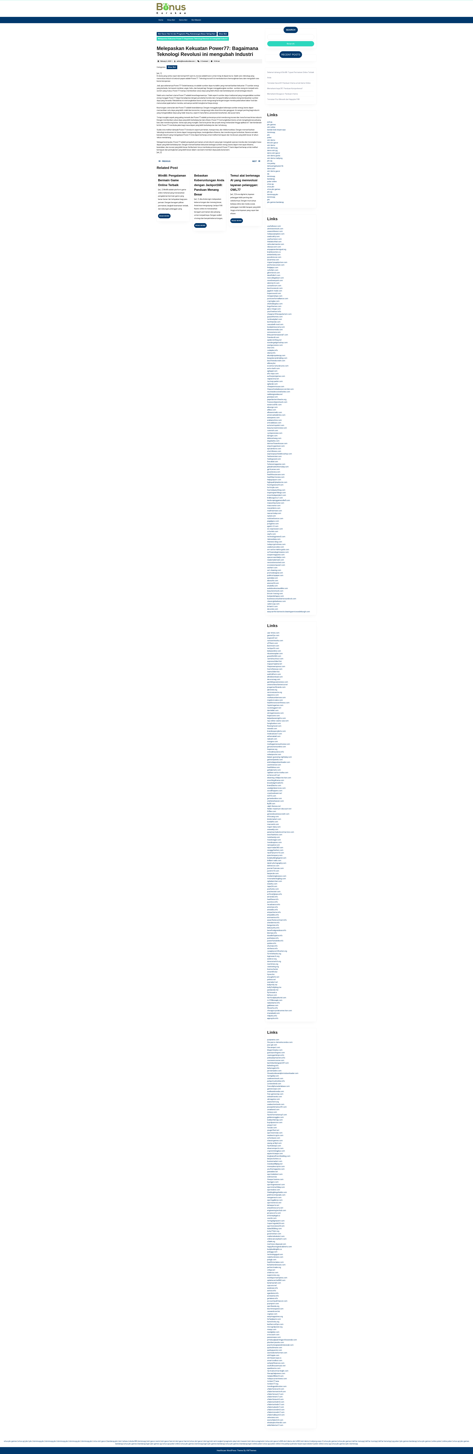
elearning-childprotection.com (279, 778)
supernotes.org (273, 1275)
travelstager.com (274, 840)
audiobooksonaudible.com (277, 588)
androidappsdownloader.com (278, 762)
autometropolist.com (275, 425)
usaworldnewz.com (275, 231)
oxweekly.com (272, 829)
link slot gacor (272, 143)
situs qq (270, 184)
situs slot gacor (99, 1441)
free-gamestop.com (275, 1094)
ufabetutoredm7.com (275, 1412)
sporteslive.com (273, 1190)
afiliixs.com (271, 410)
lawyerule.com (273, 873)
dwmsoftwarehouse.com (277, 443)
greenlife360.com (274, 656)
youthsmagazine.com (276, 1169)
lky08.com (271, 804)
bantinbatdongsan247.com (278, 1063)
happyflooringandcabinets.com (279, 1247)
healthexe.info (273, 899)
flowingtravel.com (274, 726)
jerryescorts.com (274, 1213)
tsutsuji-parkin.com (275, 381)
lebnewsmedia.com (275, 330)
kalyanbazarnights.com (276, 718)
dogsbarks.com (273, 441)
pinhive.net (271, 980)
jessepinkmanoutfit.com (277, 1107)
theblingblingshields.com (277, 1192)
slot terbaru (123, 1441)
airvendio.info (272, 897)
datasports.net (273, 1205)
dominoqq (271, 132)
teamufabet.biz (273, 672)
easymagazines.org (275, 1316)
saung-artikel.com (274, 1143)
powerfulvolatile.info (275, 941)
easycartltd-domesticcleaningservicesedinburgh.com (288, 612)
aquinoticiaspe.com (275, 1153)
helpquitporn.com (274, 480)
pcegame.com (273, 524)
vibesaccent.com (274, 247)
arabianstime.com (274, 420)
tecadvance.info (273, 904)
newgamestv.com (274, 1197)
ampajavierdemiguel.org (276, 249)
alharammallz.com (274, 412)
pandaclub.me (272, 990)
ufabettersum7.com (275, 1394)
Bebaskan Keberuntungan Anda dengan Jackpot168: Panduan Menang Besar (209, 185)
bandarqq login (144, 1444)
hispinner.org (272, 749)
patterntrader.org (274, 1267)
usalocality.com (273, 236)
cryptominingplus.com (276, 1151)
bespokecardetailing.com (277, 358)
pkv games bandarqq (275, 202)
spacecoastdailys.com (276, 557)
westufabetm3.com (275, 1420)
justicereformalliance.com (277, 299)
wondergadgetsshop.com (277, 343)
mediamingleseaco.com (276, 876)
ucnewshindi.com (274, 1084)
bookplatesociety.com (276, 327)
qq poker (395, 1441)
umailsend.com (273, 1109)
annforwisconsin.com (275, 265)
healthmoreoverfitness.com (278, 703)
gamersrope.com (274, 1089)
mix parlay (271, 163)
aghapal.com (272, 371)
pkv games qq (156, 1444)
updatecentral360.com (276, 1280)
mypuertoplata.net (274, 664)
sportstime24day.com (276, 1187)
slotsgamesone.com (275, 713)
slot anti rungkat (216, 1441)
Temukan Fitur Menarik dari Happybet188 (283, 99)
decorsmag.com (273, 679)
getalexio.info (272, 1298)
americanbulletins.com (276, 415)
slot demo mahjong (274, 158)
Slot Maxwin (196, 20)
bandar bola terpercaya (276, 130)
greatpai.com (272, 397)
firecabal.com (272, 462)
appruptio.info (272, 1018)
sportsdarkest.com (275, 1174)
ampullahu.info (273, 915)
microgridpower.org (274, 1327)
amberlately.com (273, 255)
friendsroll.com (273, 337)
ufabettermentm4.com (276, 1392)
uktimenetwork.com (275, 229)
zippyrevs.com (273, 695)
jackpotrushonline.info (276, 1081)
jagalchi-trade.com (274, 291)
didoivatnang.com (274, 438)
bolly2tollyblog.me (274, 987)
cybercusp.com (273, 604)
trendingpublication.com (277, 1386)
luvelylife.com (272, 822)
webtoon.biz (272, 1177)
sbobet (310, 1444)
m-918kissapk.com (274, 1000)
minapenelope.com (274, 296)
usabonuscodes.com (275, 547)
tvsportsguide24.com (275, 1223)
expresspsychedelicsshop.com (279, 454)
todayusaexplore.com (275, 234)
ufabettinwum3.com (275, 1399)
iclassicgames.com (275, 1141)
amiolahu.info (272, 910)
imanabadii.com (273, 1013)
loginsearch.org (273, 956)
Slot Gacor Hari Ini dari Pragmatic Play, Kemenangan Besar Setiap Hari (186, 34)
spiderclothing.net (274, 340)
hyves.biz (271, 974)
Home (161, 20)
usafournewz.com (274, 239)
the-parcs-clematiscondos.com (280, 1042)
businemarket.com (274, 1161)
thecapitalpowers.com (276, 1373)
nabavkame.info (273, 1003)
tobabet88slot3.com (275, 1376)
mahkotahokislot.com (276, 1236)
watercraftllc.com (274, 405)
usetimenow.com (274, 765)
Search (290, 30)
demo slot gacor (273, 153)
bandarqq (271, 179)
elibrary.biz (271, 363)
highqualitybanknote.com (277, 482)
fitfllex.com (271, 811)
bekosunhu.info (273, 928)
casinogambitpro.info (275, 1055)
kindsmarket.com (274, 819)
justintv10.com (273, 871)
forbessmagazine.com (276, 464)
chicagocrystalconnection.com (279, 1011)
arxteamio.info (273, 1296)
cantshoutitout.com (275, 659)
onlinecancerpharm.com (277, 1239)
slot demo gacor (273, 171)
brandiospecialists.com (276, 731)
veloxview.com (273, 1417)
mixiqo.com (271, 1329)
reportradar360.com (275, 848)
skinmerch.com (273, 283)
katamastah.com (274, 1283)
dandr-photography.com (276, 863)
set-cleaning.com (274, 570)
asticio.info (271, 1291)
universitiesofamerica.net (277, 685)
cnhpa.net (271, 1270)
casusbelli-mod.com (275, 324)
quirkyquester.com (274, 1350)
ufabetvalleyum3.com (276, 1415)
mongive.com (272, 741)
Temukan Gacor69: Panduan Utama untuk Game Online (289, 83)
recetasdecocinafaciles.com (278, 392)
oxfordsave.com (273, 1138)
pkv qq (269, 161)
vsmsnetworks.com (275, 641)
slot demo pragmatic (256, 1441)
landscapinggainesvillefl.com (278, 500)
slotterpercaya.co (274, 1358)
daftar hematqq (384, 1441)
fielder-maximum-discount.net (279, 809)
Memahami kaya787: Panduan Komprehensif (285, 88)
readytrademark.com (275, 560)
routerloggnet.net (274, 708)
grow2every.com (273, 472)
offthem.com (272, 643)
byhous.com (272, 995)
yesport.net (271, 1125)
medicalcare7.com (274, 734)
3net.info (270, 348)
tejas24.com (272, 886)
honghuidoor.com (274, 723)
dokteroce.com (273, 866)
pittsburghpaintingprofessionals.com (282, 1340)
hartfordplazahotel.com (276, 998)
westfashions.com (274, 835)
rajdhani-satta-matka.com (277, 773)
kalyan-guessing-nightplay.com (279, 757)
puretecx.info (272, 902)
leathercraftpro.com (275, 1324)
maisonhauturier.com (275, 503)
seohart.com (272, 568)
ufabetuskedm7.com (275, 1407)
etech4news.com (274, 451)
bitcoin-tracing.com (275, 593)
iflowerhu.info (272, 1008)
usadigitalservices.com (276, 788)
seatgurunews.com (275, 345)
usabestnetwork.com (275, 1104)
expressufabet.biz (274, 661)
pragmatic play (230, 1441)
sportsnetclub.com (274, 1133)
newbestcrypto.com (275, 1135)
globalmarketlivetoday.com (278, 467)
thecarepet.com (273, 1047)
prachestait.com (273, 892)
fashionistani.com (274, 456)
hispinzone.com (273, 716)
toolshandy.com (273, 837)
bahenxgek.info (273, 1068)
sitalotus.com (272, 1272)
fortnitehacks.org (274, 954)
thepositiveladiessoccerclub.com (280, 389)
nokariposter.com (274, 754)
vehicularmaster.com (275, 244)
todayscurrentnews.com (277, 1379)
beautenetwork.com (275, 591)
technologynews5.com (276, 537)
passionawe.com (274, 1337)
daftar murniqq (371, 1441)
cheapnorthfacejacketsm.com (279, 314)
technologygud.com (275, 1254)
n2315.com (271, 796)
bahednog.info (273, 1066)
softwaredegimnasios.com (278, 552)
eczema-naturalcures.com (277, 366)
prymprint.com (273, 1304)
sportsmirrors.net (274, 1203)
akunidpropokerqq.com (276, 355)
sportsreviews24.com (276, 1226)
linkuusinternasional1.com (277, 335)
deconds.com (272, 609)
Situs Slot (171, 20)
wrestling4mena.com (275, 780)
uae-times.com (273, 633)
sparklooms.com (273, 1368)
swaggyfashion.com (275, 850)
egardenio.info (273, 1293)
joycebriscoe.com (274, 257)
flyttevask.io (272, 992)
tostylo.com (272, 1128)
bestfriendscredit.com (276, 361)
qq (268, 174)
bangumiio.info (273, 925)
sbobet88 (133, 1441)
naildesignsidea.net (275, 394)
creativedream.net (274, 793)
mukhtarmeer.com (274, 511)
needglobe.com (273, 1332)
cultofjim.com (272, 270)
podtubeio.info (273, 938)
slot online (271, 127)
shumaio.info (272, 946)
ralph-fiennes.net (274, 806)
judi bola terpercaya (298, 1444)
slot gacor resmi (153, 1441)
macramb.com (273, 824)
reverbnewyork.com (275, 280)
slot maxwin (242, 1441)
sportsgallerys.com (275, 1200)
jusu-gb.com (272, 1045)
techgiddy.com (273, 1076)
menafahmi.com (273, 508)
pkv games (271, 125)
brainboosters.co (274, 252)
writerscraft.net (273, 775)
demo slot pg (272, 150)
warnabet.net (272, 982)
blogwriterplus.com (274, 1050)
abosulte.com (272, 581)
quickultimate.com (274, 1348)
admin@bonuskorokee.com (186, 61)
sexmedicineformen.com (277, 1353)
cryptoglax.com (273, 301)
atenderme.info (273, 923)
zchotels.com (272, 531)
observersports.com (275, 1148)
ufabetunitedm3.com (275, 1402)
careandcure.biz (273, 1311)
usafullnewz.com (274, 226)
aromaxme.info (273, 917)
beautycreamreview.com (277, 428)
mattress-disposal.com (276, 1244)
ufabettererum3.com (275, 1389)
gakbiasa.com (272, 1005)
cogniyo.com (272, 1314)
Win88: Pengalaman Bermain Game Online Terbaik (172, 180)
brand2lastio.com (274, 785)
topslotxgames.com (275, 705)
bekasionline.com (274, 651)
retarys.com (272, 1112)
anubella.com (272, 586)
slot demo (271, 140)
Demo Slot (183, 20)
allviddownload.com (275, 677)
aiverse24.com (273, 583)
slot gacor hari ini (167, 1441)
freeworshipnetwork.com (277, 402)
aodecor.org (272, 959)
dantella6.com (273, 710)
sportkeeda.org (273, 1306)
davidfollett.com (273, 275)
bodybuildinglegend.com (276, 858)
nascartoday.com (274, 513)
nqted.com (271, 516)
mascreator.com (273, 506)
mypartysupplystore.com (277, 262)
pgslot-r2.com (272, 526)
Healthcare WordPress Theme (230, 1450)
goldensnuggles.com (275, 1117)
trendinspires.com (274, 842)
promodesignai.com (275, 573)
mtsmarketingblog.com (276, 879)
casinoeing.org (273, 967)
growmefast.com (274, 1234)
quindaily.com (272, 578)
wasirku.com (272, 884)
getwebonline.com (274, 798)
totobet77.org (272, 1384)
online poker (436, 1441)
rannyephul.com (273, 845)
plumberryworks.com (275, 1342)
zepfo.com (271, 534)
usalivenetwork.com (275, 1078)
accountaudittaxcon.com (277, 1301)
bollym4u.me (272, 985)
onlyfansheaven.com (275, 801)
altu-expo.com (273, 374)
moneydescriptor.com (276, 1166)
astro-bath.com (273, 368)
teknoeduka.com (273, 539)
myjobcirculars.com (275, 700)
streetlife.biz (272, 972)
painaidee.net (272, 1172)
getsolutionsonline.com (276, 747)
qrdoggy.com (272, 1252)
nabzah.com (272, 739)
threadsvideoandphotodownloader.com (282, 1073)
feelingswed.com (274, 459)
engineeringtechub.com (276, 1210)
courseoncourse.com (275, 1060)
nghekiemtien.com (274, 881)
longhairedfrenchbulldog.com (278, 1156)
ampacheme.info (274, 912)
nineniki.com (272, 729)
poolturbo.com (273, 889)
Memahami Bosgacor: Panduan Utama (282, 94)
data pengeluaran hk (275, 166)
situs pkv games (273, 189)
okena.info (271, 353)
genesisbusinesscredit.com (278, 814)
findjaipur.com (272, 267)
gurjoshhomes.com (275, 317)
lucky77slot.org (273, 1231)
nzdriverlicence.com (275, 518)
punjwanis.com (273, 1040)
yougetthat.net (273, 1130)
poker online (272, 181)
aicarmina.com (273, 260)
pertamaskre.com (274, 1071)
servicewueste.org (274, 692)
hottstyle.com (273, 487)
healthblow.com (273, 767)
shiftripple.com (273, 1355)
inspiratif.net (272, 638)
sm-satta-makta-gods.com (278, 550)
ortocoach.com (273, 1335)
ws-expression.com (275, 529)
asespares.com (273, 418)
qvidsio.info (271, 943)
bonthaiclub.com (273, 322)
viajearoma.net (273, 379)
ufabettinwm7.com (275, 1397)
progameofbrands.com (276, 687)
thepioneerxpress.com (276, 666)
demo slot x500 (294, 1441)
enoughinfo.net (273, 977)
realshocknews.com (275, 1257)
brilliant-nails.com (274, 860)
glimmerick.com (273, 273)
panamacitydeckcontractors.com (280, 832)
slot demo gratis (273, 156)
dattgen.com (272, 436)
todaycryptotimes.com (276, 544)
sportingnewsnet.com (276, 1185)
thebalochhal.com (274, 242)
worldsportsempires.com (277, 1278)
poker (269, 137)
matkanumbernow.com (276, 697)
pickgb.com (271, 1260)
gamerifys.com (273, 635)
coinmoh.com (272, 430)
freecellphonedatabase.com (278, 1086)
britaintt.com (272, 606)
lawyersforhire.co (274, 1159)
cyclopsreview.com (274, 433)
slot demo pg (272, 148)
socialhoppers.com (274, 791)
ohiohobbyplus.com (275, 304)
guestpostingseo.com (276, 1053)
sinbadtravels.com (274, 1097)
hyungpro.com (273, 1182)
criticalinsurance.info (275, 752)
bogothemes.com (274, 306)
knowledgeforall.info (275, 783)
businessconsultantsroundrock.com (281, 599)
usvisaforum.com (274, 286)
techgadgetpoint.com (276, 1221)
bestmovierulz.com (275, 288)
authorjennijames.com (276, 376)
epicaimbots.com (274, 449)
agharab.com (272, 384)
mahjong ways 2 (316, 1441)
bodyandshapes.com (275, 596)
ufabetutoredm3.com (275, 1410)
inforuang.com (273, 816)
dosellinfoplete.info (274, 936)
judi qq (269, 122)
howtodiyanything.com (276, 490)
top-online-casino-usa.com (278, 721)
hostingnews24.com (275, 485)
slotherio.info (272, 948)
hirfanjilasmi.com (274, 1319)
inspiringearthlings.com (276, 493)
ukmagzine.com (273, 1099)
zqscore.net (272, 1285)
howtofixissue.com (274, 669)
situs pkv (270, 187)
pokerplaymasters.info (276, 1058)
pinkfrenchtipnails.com (276, 1195)
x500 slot (283, 1441)
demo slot (271, 169)
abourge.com (272, 407)
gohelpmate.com (274, 770)
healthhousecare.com (276, 474)
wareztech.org (273, 1102)
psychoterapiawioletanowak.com (280, 1345)
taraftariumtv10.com (275, 853)
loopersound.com (274, 293)
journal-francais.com (275, 868)
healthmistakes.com (275, 1262)
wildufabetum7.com (275, 1425)
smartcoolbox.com (274, 1360)
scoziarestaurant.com (276, 565)
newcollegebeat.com (275, 278)
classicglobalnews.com (276, 601)
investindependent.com (276, 495)
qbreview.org (272, 690)
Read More (165, 216)
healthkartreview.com (275, 477)
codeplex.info (272, 350)
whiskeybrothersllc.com (276, 1423)
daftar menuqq (358, 1441)
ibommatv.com (273, 646)
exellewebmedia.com (275, 1091)
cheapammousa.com (275, 386)
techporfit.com (273, 648)
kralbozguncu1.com (275, 498)
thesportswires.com (275, 1179)
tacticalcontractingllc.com (277, 1371)
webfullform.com (274, 674)
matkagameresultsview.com (278, 744)
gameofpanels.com (275, 760)
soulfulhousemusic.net (276, 1366)
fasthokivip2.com (274, 1146)
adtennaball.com (273, 736)
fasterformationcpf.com (277, 1115)
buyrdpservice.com (274, 1122)
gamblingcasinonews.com (277, 682)
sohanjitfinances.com (275, 1363)
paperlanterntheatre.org (276, 399)
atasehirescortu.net (275, 1208)
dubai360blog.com (274, 1229)
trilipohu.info (272, 1016)
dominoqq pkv (272, 194)
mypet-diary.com (274, 827)
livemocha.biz (272, 969)
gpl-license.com (273, 469)
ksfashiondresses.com (276, 1265)
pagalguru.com (273, 521)
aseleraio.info (272, 1288)
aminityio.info (272, 907)
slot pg (206, 1441)
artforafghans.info (274, 894)
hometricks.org (273, 1322)
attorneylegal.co (273, 1216)
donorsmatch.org (274, 961)
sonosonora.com (274, 332)
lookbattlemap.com (275, 1120)
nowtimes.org (272, 964)
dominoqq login (201, 1444)
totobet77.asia (273, 1381)
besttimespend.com (275, 1309)
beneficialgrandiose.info (276, 930)
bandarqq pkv (112, 1441)
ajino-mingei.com (274, 309)
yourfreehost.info (274, 311)
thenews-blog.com (274, 542)
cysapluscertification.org (277, 951)
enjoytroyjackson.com (276, 446)
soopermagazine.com (276, 555)
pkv (268, 135)
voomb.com (272, 1218)
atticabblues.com (274, 423)
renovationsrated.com (276, 562)
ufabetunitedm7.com (275, 1404)
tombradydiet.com (274, 319)
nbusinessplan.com (275, 653)
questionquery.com (274, 855)
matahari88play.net (275, 1164)
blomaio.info (272, 933)
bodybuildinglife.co (274, 1249)
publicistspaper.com (275, 575)
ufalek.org (271, 1241)
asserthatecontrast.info (277, 920)
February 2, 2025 (165, 61)
